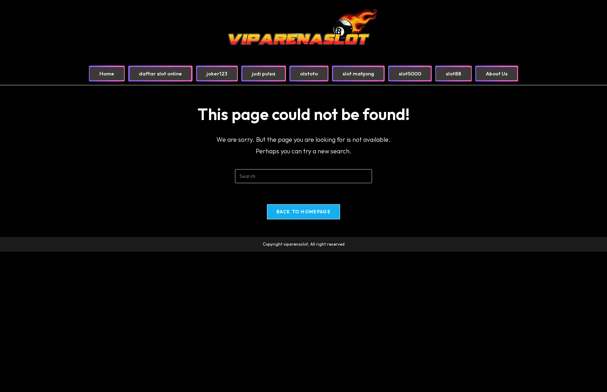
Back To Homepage (303, 211)
